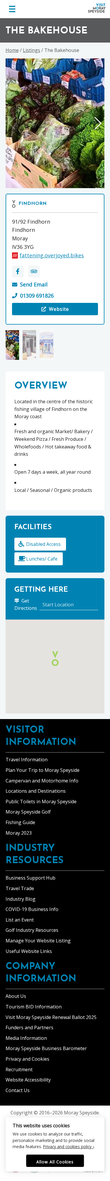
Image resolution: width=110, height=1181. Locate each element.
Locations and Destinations (36, 791)
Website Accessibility (28, 1080)
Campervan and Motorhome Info (42, 780)
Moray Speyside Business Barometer (46, 1048)
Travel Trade (20, 888)
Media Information (26, 1038)
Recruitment (19, 1069)
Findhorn (32, 203)
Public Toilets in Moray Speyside (41, 801)
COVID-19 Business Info (32, 909)
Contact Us (18, 1090)
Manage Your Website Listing (38, 940)
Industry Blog (20, 899)
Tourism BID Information (34, 1006)
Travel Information (27, 759)
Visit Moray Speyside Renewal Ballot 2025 (51, 1017)
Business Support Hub (30, 878)
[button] (97, 123)
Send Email (34, 284)
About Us (16, 996)
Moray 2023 (19, 833)
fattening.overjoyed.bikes (52, 255)
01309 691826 (37, 295)
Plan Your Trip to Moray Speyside (42, 770)
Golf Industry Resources (32, 930)
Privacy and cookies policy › (68, 1146)
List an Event (20, 920)
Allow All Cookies (55, 1162)
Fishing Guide (20, 822)
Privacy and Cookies (27, 1059)
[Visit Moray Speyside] (97, 8)
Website (42, 310)
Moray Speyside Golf (28, 812)
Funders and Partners (29, 1027)
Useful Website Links (29, 951)
